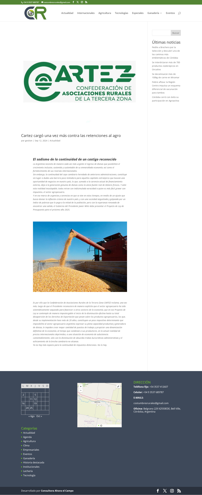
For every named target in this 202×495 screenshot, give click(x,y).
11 (31, 399)
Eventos (170, 13)
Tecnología (29, 475)
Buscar (175, 33)
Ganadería (153, 13)
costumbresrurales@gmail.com (151, 403)
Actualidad (67, 13)
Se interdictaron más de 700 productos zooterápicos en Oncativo (166, 66)
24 (27, 408)
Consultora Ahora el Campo (57, 490)
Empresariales (31, 449)
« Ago (32, 416)
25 (31, 408)
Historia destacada (33, 462)
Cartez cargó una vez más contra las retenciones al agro (71, 135)
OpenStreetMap (112, 425)
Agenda (27, 437)
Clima (26, 445)
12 (35, 399)
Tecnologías (121, 13)
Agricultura (104, 13)
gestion (28, 140)
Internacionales (86, 13)
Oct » (39, 416)
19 (35, 403)
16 (23, 403)
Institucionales (31, 466)
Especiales (138, 13)
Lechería (28, 471)
